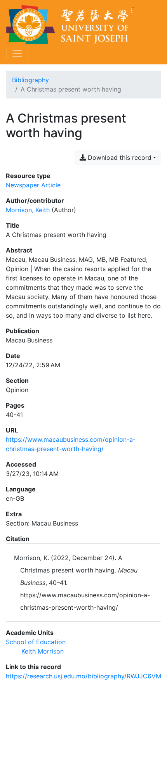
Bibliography (30, 80)
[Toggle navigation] (17, 53)
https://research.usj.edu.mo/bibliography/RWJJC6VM (83, 676)
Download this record (118, 157)
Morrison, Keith (28, 210)
